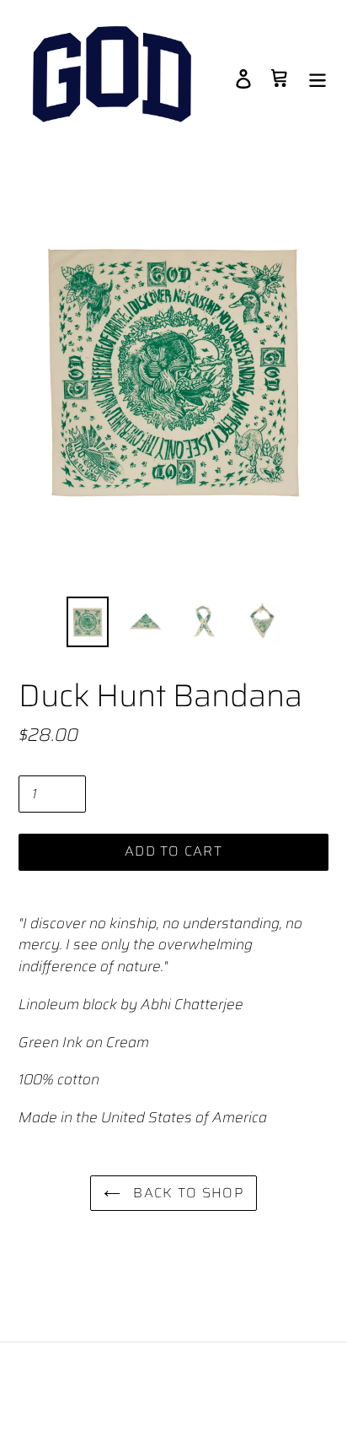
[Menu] (317, 78)
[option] (88, 622)
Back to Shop (186, 1192)
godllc (137, 1379)
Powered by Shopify (217, 1379)
